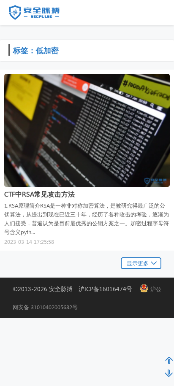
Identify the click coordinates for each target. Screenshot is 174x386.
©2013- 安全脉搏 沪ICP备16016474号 (75, 289)
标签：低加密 (36, 50)
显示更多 (138, 263)
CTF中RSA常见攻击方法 (39, 193)
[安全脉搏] (40, 14)
